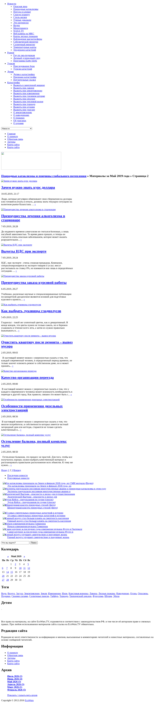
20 (3, 576)
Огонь (133, 593)
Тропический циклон (80, 596)
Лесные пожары (106, 593)
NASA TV (18, 31)
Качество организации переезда (27, 377)
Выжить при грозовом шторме (29, 96)
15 (11, 572)
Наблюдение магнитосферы (27, 39)
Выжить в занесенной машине (29, 85)
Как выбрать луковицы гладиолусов (31, 311)
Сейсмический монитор (25, 41)
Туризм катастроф (22, 69)
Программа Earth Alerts (25, 60)
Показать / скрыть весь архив (22, 695)
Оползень (143, 593)
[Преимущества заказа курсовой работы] (22, 276)
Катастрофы (13, 82)
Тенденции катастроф (24, 50)
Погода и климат (22, 12)
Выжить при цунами (24, 107)
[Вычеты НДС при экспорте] (16, 245)
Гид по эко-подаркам (24, 55)
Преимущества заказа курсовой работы (34, 282)
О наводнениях (21, 115)
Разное (10, 52)
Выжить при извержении (26, 93)
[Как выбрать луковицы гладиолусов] (21, 304)
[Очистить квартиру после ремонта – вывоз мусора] (28, 335)
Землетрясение (32, 593)
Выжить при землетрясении (27, 90)
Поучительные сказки (24, 80)
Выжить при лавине (23, 88)
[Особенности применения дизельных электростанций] (30, 399)
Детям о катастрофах (24, 74)
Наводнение (122, 593)
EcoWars (29, 700)
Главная (11, 133)
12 (29, 568)
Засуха (19, 593)
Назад (4, 470)
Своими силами (20, 596)
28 (7, 580)
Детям (10, 71)
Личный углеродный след (26, 58)
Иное (64, 593)
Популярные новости (18, 478)
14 (7, 572)
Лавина (93, 593)
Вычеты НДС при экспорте (23, 251)
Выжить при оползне (24, 99)
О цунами (18, 123)
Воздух (11, 593)
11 (24, 568)
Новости (11, 3)
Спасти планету (21, 14)
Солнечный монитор (24, 44)
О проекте (12, 136)
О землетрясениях (22, 112)
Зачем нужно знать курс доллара (28, 187)
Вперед (17, 470)
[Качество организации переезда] (18, 371)
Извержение (54, 593)
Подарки (5, 596)
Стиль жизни (20, 17)
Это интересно (21, 22)
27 (3, 580)
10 (20, 568)
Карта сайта (13, 144)
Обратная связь (15, 139)
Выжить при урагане (24, 109)
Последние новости (17, 475)
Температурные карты (24, 47)
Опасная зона (20, 6)
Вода (3, 593)
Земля (44, 593)
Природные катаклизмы (25, 9)
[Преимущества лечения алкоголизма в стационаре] (28, 209)
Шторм (108, 596)
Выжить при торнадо (24, 104)
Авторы (11, 142)
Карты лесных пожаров (25, 36)
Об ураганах (19, 120)
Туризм (11, 63)
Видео (16, 25)
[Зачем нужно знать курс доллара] (19, 181)
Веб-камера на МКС (23, 33)
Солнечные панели (39, 596)
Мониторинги (20, 28)
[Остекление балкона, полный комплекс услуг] (26, 435)
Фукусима (98, 596)
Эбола (116, 596)
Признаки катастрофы (24, 77)
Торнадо (63, 596)
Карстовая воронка (78, 593)
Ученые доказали (22, 20)
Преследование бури (24, 66)
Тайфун (54, 596)
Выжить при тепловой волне (28, 101)
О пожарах (19, 118)
